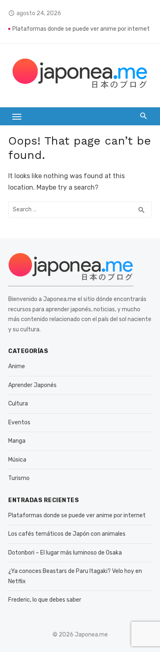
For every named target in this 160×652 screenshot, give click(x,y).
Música (17, 459)
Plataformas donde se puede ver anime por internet (81, 28)
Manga (16, 440)
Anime (16, 366)
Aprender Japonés (32, 385)
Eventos (19, 422)
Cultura (18, 403)
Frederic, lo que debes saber (44, 599)
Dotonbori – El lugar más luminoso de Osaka (65, 552)
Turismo (19, 478)
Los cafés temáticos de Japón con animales (67, 533)
